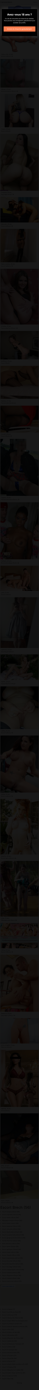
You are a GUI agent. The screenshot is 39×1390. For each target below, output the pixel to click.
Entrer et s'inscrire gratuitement (19, 29)
